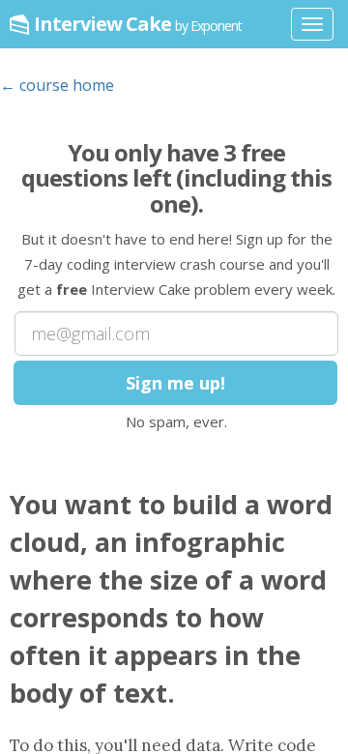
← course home (57, 85)
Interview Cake (138, 24)
